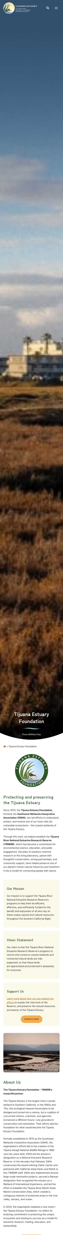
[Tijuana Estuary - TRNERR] (20, 8)
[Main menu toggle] (56, 8)
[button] (47, 8)
